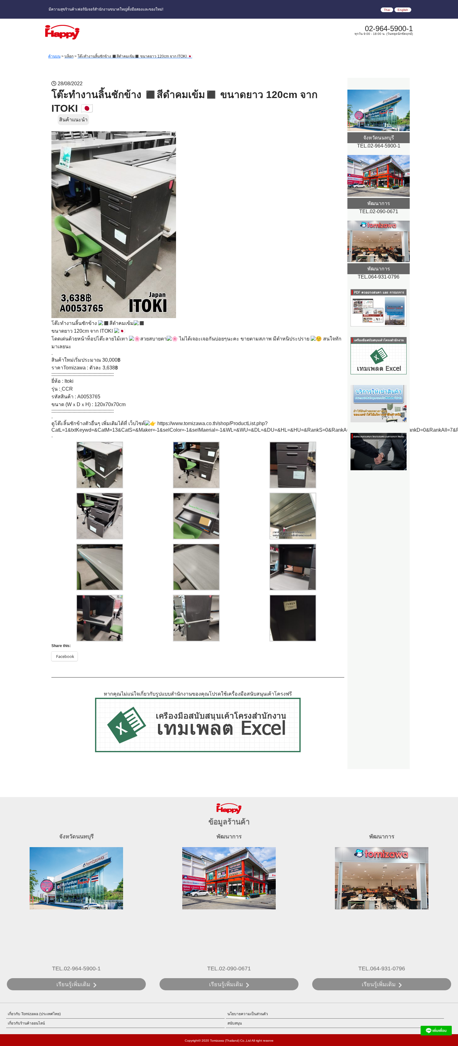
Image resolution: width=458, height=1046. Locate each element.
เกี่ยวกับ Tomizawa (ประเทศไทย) (34, 1014)
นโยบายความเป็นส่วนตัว (247, 1014)
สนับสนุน (234, 1023)
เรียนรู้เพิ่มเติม (73, 984)
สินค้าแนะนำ (73, 119)
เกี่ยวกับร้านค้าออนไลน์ (26, 1023)
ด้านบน (54, 56)
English (403, 10)
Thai (387, 10)
